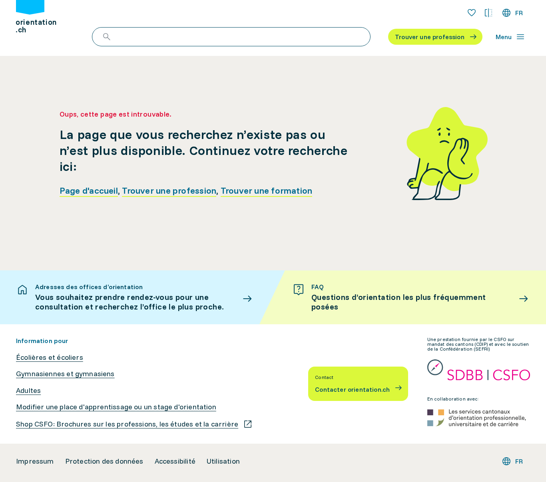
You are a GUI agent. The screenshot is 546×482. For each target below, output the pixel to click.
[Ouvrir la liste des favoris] (472, 13)
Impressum (35, 461)
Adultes (28, 390)
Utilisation (223, 461)
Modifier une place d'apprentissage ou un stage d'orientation (116, 407)
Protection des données (104, 461)
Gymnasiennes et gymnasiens (65, 373)
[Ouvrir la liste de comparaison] (488, 13)
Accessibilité (175, 461)
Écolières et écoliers (49, 357)
